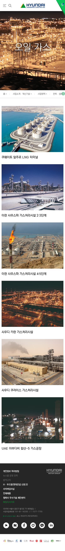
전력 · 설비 (58, 94)
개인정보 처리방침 (11, 471)
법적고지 (7, 480)
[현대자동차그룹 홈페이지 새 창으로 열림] (54, 486)
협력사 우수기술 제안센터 (14, 498)
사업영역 (41, 94)
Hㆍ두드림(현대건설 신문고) (15, 484)
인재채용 (7, 493)
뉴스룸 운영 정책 (10, 475)
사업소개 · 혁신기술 (21, 94)
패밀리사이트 (9, 502)
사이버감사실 (9, 489)
